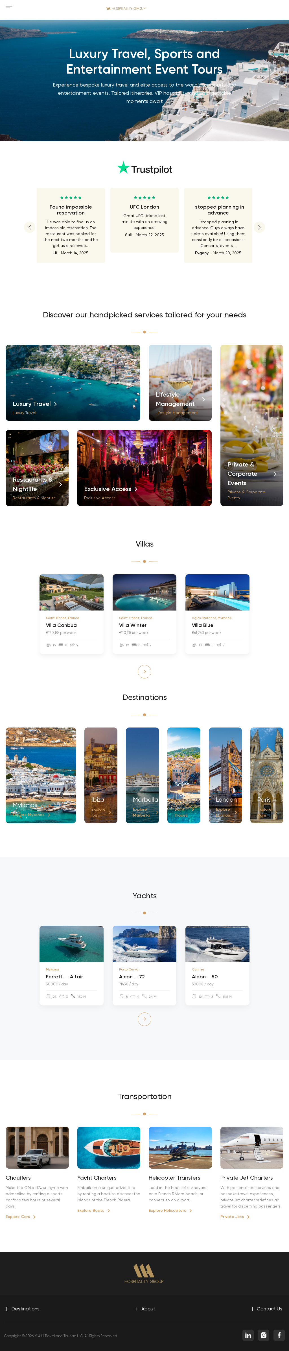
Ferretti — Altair (64, 977)
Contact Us (266, 1308)
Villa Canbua (61, 625)
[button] (29, 227)
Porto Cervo (128, 969)
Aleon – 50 (205, 977)
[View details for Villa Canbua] (72, 592)
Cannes (198, 969)
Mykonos (52, 969)
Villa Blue (202, 625)
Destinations (22, 1308)
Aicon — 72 (132, 977)
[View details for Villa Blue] (217, 592)
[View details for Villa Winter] (145, 592)
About (145, 1308)
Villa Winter (132, 625)
